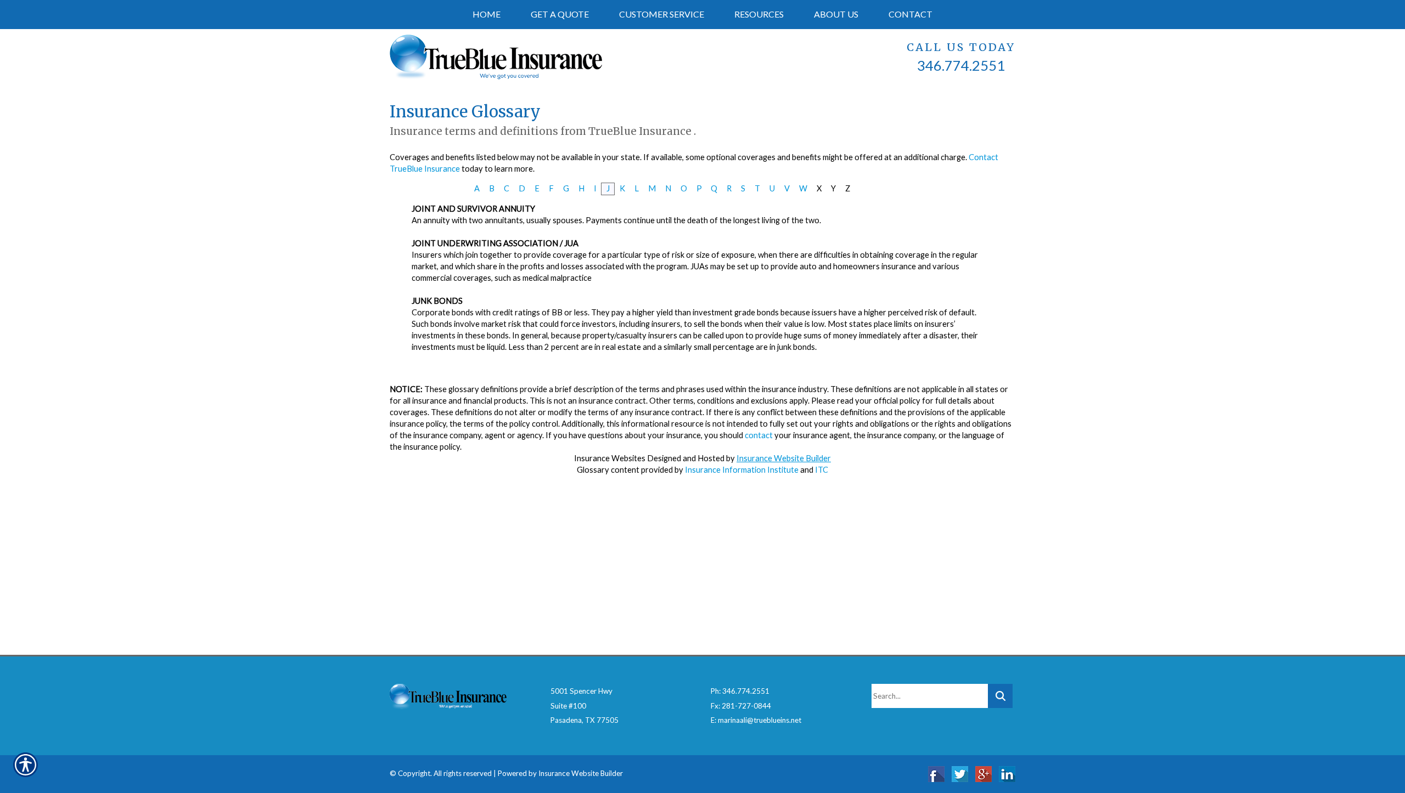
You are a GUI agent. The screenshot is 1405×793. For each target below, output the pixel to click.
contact (759, 435)
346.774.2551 (961, 65)
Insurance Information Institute (742, 469)
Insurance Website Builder (784, 458)
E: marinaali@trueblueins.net (756, 720)
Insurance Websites (609, 458)
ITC (821, 469)
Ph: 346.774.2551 (740, 691)
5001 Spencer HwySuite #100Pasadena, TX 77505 (584, 705)
